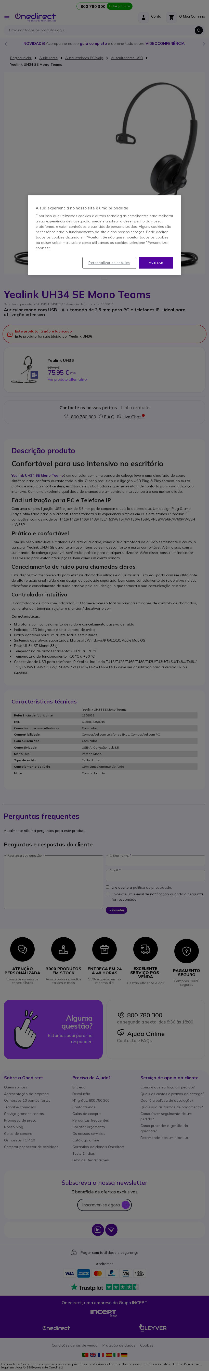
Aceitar (156, 262)
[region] (104, 235)
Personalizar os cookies (109, 263)
